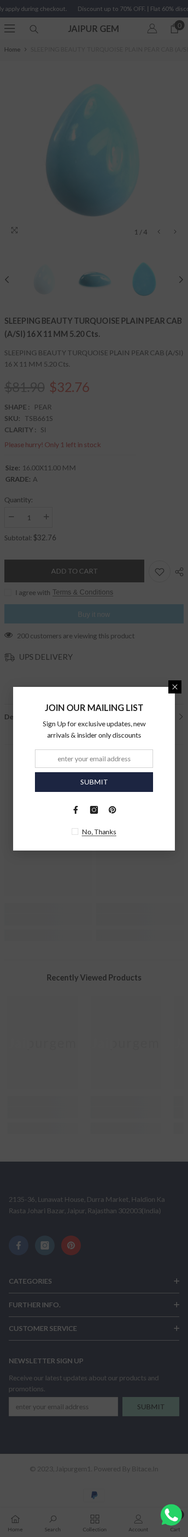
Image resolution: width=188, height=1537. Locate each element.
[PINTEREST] (112, 810)
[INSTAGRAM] (94, 810)
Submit (94, 781)
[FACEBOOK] (75, 810)
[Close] (174, 686)
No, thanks (99, 831)
